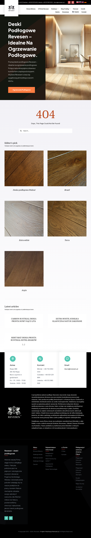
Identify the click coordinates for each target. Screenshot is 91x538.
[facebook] (69, 2)
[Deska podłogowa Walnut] (24, 152)
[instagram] (72, 2)
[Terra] (67, 202)
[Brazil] (67, 152)
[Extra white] (24, 202)
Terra (67, 240)
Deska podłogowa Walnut (24, 190)
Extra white (24, 240)
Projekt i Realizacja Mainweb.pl (49, 531)
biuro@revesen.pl (59, 2)
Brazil (67, 190)
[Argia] (24, 252)
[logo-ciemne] (11, 5)
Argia (24, 290)
